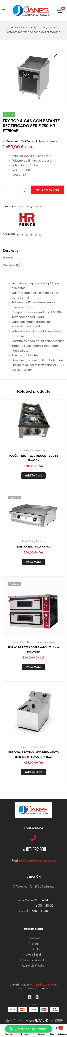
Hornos (30, 642)
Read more (33, 562)
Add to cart (50, 190)
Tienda (25, 27)
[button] (28, 1029)
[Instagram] (37, 997)
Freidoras (26, 747)
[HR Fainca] (26, 219)
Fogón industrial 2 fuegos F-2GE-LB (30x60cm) (33, 458)
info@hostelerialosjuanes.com (37, 861)
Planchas (38, 206)
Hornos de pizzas (45, 642)
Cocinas (26, 450)
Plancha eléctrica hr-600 (33, 546)
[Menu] (3, 10)
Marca (8, 258)
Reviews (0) (11, 265)
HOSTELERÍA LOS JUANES (43, 984)
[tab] (33, 250)
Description (11, 250)
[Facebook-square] (30, 997)
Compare (12, 141)
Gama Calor (24, 206)
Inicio (14, 27)
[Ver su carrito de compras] (59, 10)
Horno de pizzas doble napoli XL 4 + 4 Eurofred (33, 649)
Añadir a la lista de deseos (41, 141)
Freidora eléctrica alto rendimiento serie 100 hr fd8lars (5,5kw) (33, 754)
